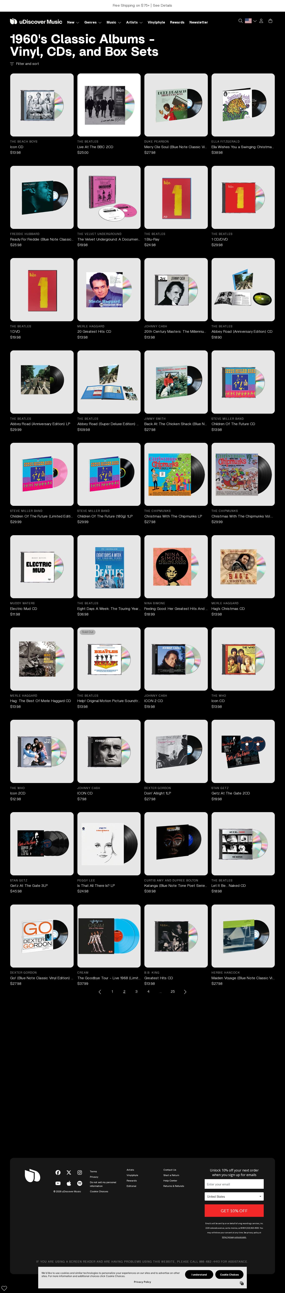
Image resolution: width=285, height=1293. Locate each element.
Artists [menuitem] (132, 22)
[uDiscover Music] (36, 21)
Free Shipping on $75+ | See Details (142, 5)
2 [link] (124, 992)
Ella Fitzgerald (226, 141)
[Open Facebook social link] (58, 1172)
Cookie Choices (99, 1191)
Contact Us (169, 1170)
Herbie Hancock (226, 973)
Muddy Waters (22, 603)
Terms (93, 1171)
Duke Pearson (156, 141)
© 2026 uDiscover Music (67, 1191)
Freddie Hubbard (25, 234)
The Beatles (87, 141)
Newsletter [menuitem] (198, 22)
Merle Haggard (91, 326)
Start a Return (171, 1175)
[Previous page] (100, 992)
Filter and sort (27, 64)
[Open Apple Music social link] (68, 1183)
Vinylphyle (132, 1175)
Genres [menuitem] (90, 22)
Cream (83, 973)
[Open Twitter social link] (68, 1172)
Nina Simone (154, 603)
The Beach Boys (24, 141)
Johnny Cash (155, 326)
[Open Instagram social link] (79, 1172)
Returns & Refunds (173, 1186)
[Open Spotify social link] (79, 1183)
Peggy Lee (86, 880)
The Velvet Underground (99, 234)
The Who (219, 696)
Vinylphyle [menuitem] (156, 22)
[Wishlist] (4, 1288)
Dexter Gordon (157, 788)
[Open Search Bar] (240, 21)
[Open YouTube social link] (58, 1183)
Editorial (131, 1186)
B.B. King (152, 973)
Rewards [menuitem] (177, 22)
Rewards (132, 1180)
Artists (130, 1170)
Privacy (94, 1177)
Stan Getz (220, 788)
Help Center (170, 1180)
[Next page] (185, 992)
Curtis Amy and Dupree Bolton (171, 880)
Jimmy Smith (155, 419)
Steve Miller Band (228, 419)
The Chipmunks (157, 511)
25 (173, 992)
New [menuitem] (70, 22)
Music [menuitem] (111, 22)
